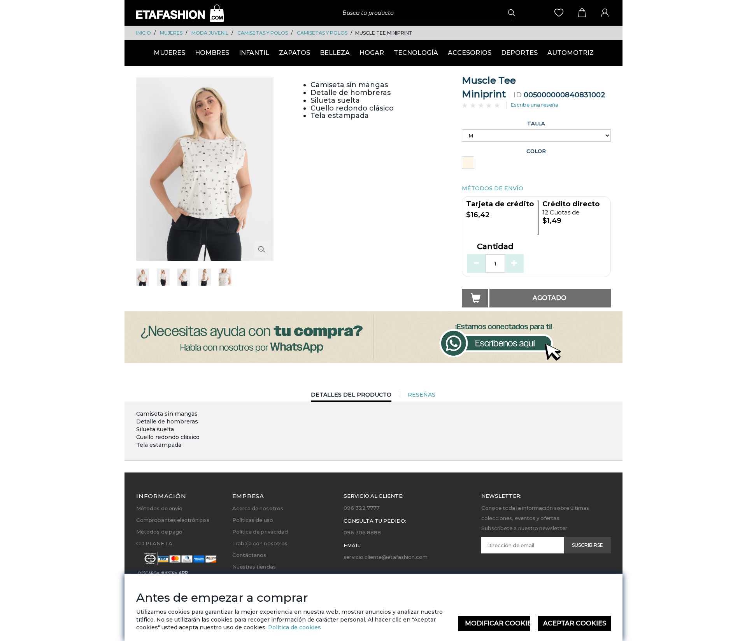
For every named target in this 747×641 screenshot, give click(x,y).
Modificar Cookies (498, 623)
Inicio (143, 33)
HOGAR (371, 52)
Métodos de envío (159, 508)
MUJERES (171, 33)
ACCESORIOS (469, 52)
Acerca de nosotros (257, 508)
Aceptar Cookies (574, 623)
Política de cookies (294, 627)
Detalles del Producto (351, 396)
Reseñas (421, 394)
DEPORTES (519, 52)
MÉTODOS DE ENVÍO (492, 188)
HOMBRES (212, 52)
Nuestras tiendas (254, 567)
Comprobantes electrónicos (172, 520)
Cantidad (495, 246)
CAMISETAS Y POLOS (262, 33)
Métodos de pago (159, 532)
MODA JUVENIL (209, 33)
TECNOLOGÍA (416, 52)
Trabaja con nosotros (260, 543)
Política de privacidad (260, 532)
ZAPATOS (294, 52)
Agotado (549, 298)
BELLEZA (335, 52)
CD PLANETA (154, 543)
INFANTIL (254, 52)
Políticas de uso (252, 520)
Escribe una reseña (534, 105)
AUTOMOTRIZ (570, 52)
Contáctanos (249, 555)
